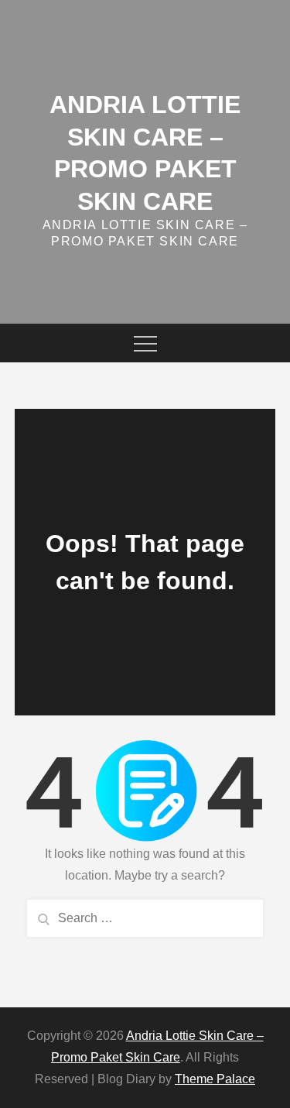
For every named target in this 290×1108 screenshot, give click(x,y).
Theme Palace (215, 1079)
